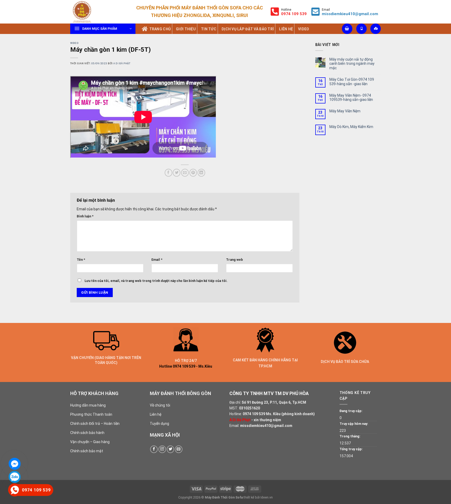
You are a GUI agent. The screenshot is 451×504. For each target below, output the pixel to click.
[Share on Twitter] (176, 172)
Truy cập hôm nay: (354, 424)
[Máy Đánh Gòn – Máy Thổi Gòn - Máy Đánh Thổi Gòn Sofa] (96, 12)
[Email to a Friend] (185, 172)
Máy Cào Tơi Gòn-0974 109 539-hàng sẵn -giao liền (351, 81)
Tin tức (208, 29)
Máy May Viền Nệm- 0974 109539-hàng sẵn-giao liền (351, 97)
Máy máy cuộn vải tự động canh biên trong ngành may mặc (352, 63)
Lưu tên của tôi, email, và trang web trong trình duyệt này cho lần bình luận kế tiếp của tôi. (156, 281)
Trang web (234, 260)
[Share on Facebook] (168, 172)
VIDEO (303, 29)
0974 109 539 (254, 414)
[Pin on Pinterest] (193, 172)
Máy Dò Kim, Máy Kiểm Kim (351, 127)
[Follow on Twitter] (170, 449)
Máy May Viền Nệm (344, 111)
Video (74, 43)
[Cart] (347, 29)
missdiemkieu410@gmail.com (350, 13)
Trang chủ (160, 29)
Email (156, 260)
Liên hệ (286, 29)
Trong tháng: (350, 436)
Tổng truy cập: (351, 449)
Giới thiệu (186, 29)
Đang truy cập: (351, 411)
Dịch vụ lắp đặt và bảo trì (248, 29)
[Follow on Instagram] (162, 449)
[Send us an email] (178, 449)
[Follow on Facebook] (154, 449)
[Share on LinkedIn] (201, 172)
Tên (81, 260)
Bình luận (85, 216)
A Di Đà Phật (121, 63)
